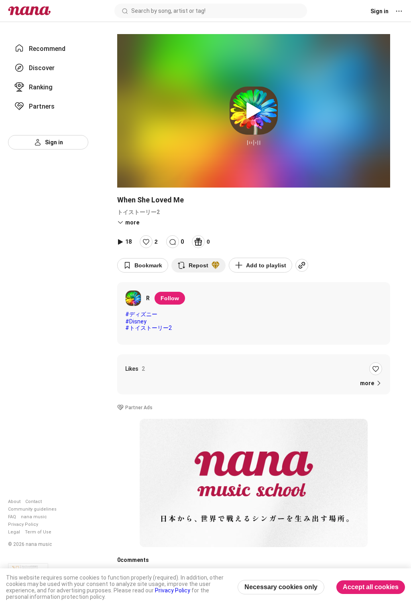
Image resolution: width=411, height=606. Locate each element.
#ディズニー (141, 314)
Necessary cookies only (280, 587)
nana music (34, 516)
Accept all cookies (371, 587)
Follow (170, 298)
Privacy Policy (23, 524)
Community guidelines (32, 509)
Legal (14, 532)
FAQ (12, 516)
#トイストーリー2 (148, 328)
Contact (33, 501)
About (14, 501)
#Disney (135, 321)
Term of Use (38, 532)
